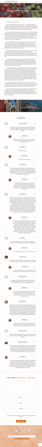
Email (21, 402)
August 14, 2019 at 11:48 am (24, 267)
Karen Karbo (24, 135)
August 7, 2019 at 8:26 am (24, 180)
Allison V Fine (22, 256)
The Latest (26, 8)
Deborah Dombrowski (22, 341)
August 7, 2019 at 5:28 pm (23, 277)
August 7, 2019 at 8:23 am (24, 136)
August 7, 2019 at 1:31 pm (23, 257)
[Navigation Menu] (36, 1)
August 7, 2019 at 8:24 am (24, 156)
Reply (34, 123)
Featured (19, 8)
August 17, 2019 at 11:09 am (24, 320)
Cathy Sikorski (23, 164)
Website (21, 408)
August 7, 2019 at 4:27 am (23, 165)
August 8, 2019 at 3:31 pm (23, 302)
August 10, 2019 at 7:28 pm (23, 331)
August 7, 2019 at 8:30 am (24, 218)
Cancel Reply (31, 378)
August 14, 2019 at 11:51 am (24, 288)
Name (21, 397)
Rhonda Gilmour (22, 301)
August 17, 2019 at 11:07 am (22, 357)
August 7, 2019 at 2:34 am (23, 124)
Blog (14, 8)
